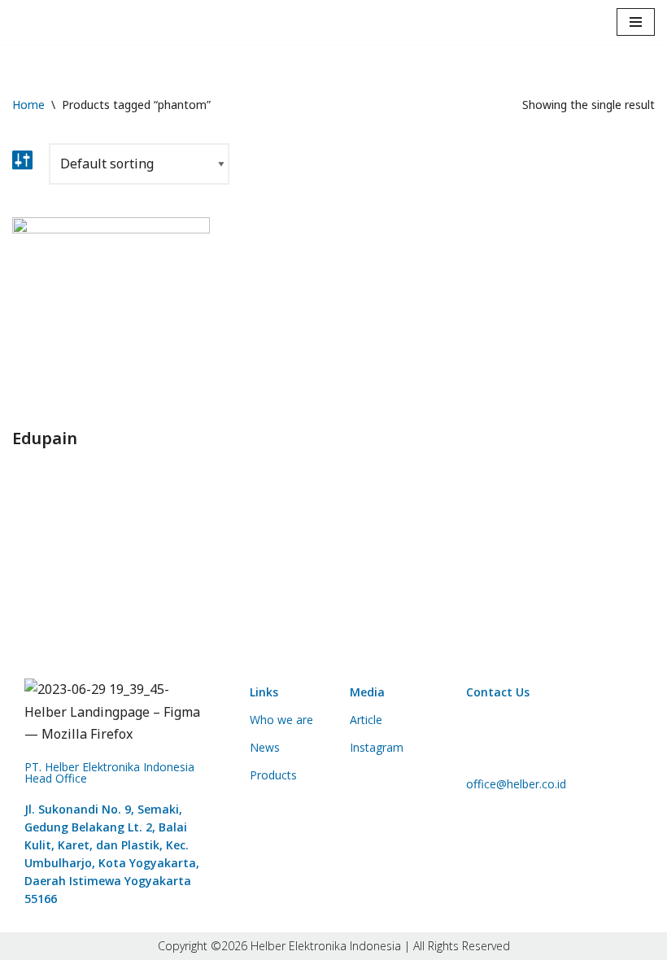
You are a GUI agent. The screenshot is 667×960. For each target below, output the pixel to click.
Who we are (281, 719)
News (265, 747)
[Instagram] (534, 734)
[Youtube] (582, 734)
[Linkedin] (486, 734)
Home (28, 104)
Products (273, 775)
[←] (55, 22)
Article (366, 719)
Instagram (376, 747)
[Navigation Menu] (636, 22)
